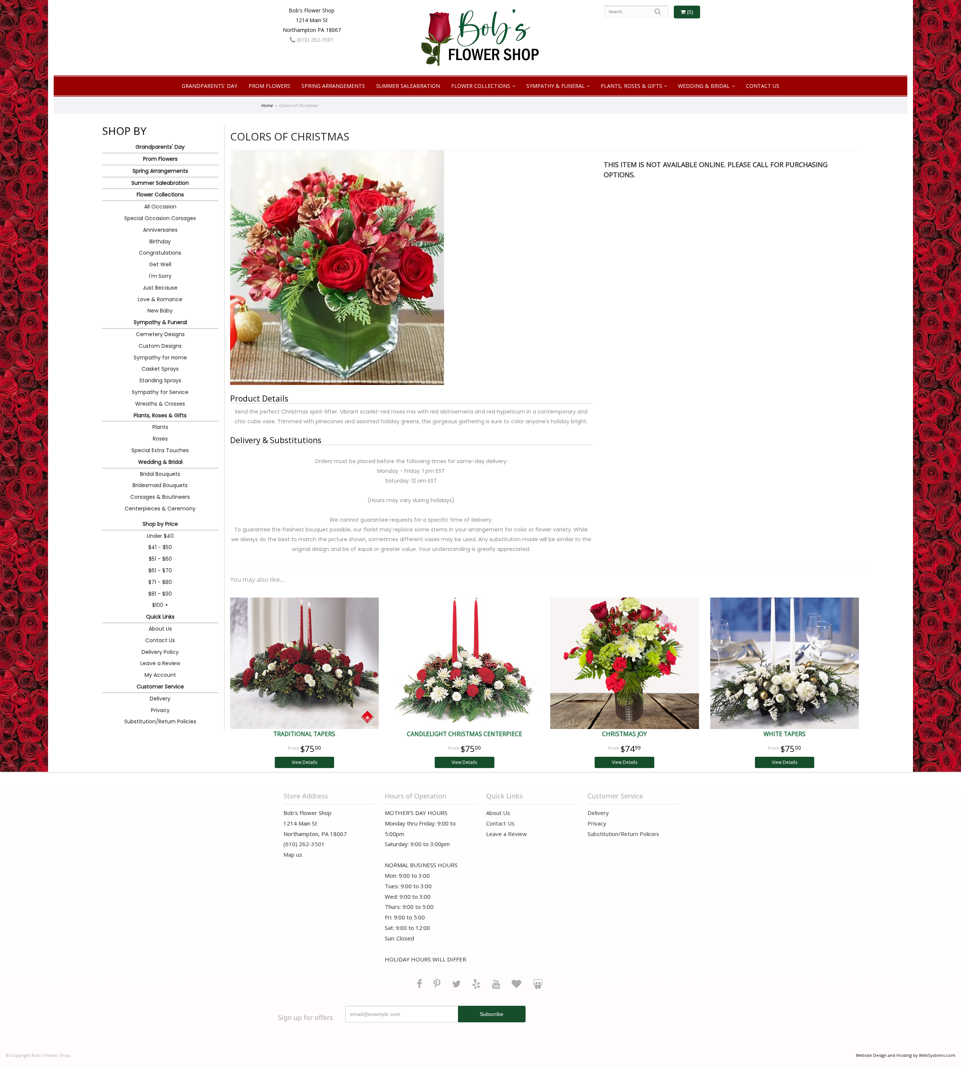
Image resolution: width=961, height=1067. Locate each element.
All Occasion (160, 206)
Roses (160, 438)
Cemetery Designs (160, 334)
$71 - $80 (160, 582)
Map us (292, 854)
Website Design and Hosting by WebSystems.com (905, 1055)
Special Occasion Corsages (160, 218)
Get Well (160, 264)
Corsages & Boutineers (160, 497)
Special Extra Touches (160, 450)
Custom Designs (160, 346)
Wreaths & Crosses (160, 403)
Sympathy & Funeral (555, 85)
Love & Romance (160, 299)
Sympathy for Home (160, 357)
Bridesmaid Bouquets (160, 485)
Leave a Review (160, 663)
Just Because (160, 287)
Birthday (160, 241)
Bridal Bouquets (160, 474)
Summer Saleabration (408, 85)
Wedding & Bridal (704, 85)
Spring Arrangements (333, 85)
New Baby (160, 310)
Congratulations (160, 253)
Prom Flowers (269, 85)
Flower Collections (480, 85)
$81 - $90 (160, 594)
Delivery (160, 698)
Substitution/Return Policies (160, 721)
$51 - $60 (160, 559)
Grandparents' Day (209, 85)
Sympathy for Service (160, 392)
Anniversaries (160, 230)
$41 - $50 (160, 547)
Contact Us (762, 85)
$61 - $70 (160, 570)
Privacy (160, 710)
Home (267, 105)
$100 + (160, 605)
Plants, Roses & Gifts (631, 85)
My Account (160, 675)
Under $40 (160, 536)
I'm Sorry (160, 276)
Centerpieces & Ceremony (160, 508)
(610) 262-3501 (314, 39)
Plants (160, 427)
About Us (160, 628)
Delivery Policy (160, 652)
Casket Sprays (160, 369)
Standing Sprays (160, 380)
